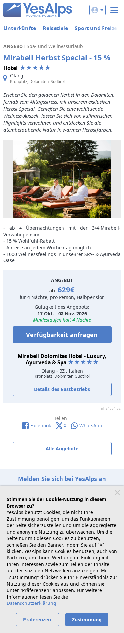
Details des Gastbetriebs (62, 389)
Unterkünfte (19, 28)
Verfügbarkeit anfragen (62, 335)
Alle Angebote (62, 448)
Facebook (40, 425)
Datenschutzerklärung (31, 603)
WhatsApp (90, 425)
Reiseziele (55, 28)
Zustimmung (87, 619)
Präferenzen (37, 619)
